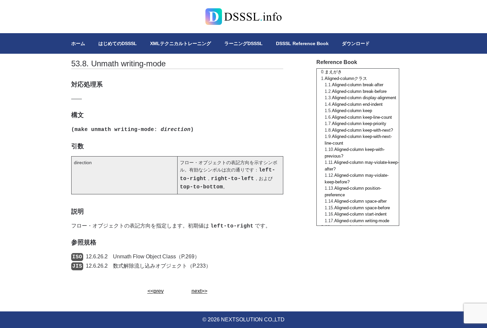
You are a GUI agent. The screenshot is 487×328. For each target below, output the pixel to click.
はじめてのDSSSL (117, 43)
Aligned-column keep (352, 110)
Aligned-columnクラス (346, 78)
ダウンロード (356, 43)
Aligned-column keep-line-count (362, 117)
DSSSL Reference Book (302, 43)
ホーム (78, 43)
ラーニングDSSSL (243, 43)
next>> (199, 291)
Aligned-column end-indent (357, 104)
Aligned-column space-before (362, 207)
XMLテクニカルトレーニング (180, 43)
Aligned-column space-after (360, 201)
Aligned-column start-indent (360, 214)
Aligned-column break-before (359, 91)
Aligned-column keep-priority (359, 123)
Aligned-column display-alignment (364, 97)
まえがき (333, 71)
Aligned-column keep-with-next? (362, 130)
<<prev (155, 291)
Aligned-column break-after (357, 84)
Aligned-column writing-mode (361, 220)
